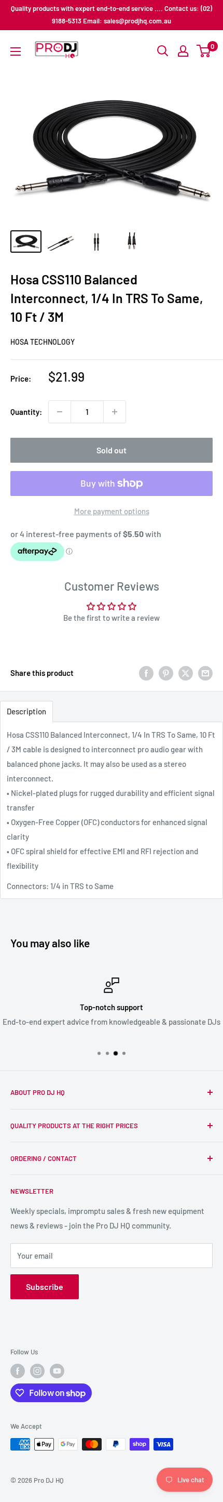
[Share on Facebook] (146, 673)
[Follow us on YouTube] (57, 1371)
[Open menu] (15, 51)
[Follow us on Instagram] (37, 1371)
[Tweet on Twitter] (185, 673)
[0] (204, 51)
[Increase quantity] (115, 412)
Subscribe (44, 1286)
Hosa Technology (42, 341)
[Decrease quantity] (60, 412)
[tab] (26, 711)
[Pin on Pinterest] (166, 673)
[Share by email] (205, 673)
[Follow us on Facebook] (17, 1371)
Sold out (111, 450)
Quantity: (26, 411)
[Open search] (163, 51)
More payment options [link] (111, 511)
